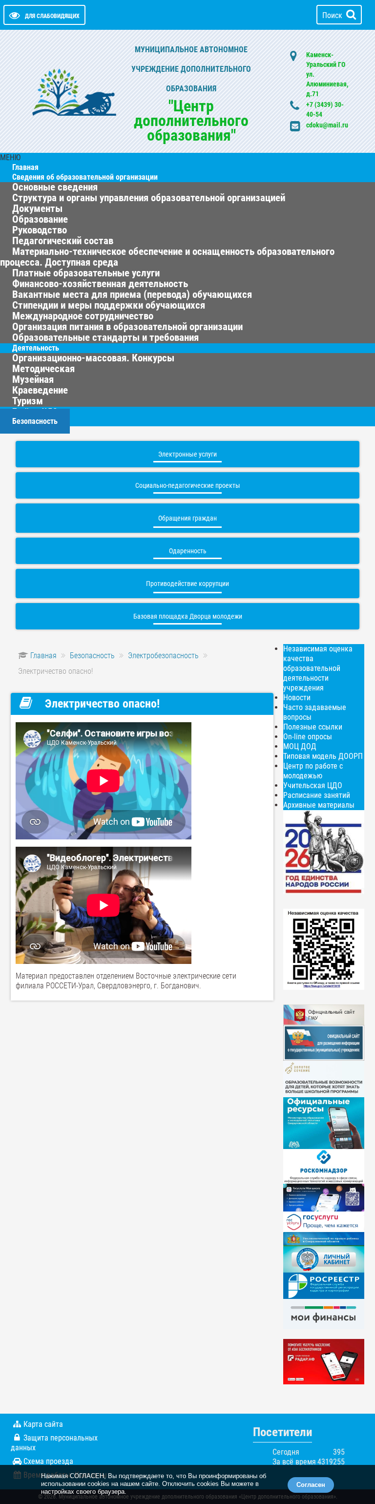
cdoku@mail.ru (327, 125)
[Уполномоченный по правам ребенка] (323, 1238)
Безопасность (35, 421)
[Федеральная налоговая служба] (323, 1258)
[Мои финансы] (323, 1313)
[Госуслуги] (323, 1221)
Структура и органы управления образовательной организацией (148, 198)
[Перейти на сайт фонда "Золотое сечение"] (323, 1078)
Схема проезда (48, 1461)
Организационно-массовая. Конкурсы (93, 358)
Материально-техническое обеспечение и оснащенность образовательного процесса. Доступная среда (167, 257)
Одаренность (188, 551)
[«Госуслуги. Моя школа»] (323, 1197)
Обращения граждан (187, 518)
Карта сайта (43, 1424)
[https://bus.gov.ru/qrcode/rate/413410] (323, 948)
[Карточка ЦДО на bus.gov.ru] (323, 1014)
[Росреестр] (323, 1285)
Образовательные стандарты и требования (105, 337)
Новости (297, 697)
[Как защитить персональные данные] (323, 1165)
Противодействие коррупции (187, 583)
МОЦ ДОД (299, 746)
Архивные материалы (318, 805)
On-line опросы (307, 736)
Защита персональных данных (54, 1442)
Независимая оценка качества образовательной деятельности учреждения (318, 668)
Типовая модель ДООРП (323, 756)
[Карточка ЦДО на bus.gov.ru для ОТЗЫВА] (323, 1042)
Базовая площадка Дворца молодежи (187, 616)
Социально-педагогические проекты (187, 485)
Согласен (310, 1484)
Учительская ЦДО (312, 785)
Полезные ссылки (312, 726)
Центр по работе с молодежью (313, 770)
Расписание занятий (316, 795)
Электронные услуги (187, 454)
